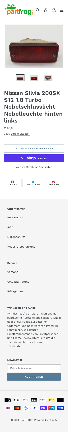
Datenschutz (16, 237)
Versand (12, 272)
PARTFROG (27, 420)
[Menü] (62, 10)
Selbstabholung (18, 281)
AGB (10, 227)
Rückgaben (15, 291)
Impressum (15, 217)
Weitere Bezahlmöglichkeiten (34, 166)
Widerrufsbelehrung (21, 246)
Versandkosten (20, 133)
